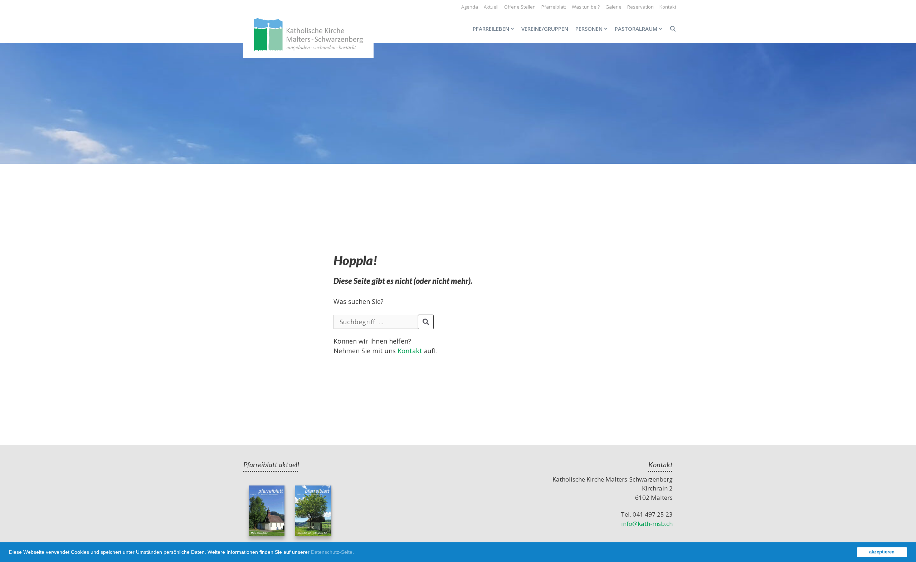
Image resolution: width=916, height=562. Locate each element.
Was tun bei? (586, 7)
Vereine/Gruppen (544, 28)
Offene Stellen (520, 7)
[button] (356, 553)
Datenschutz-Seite (331, 552)
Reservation (640, 7)
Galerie (613, 7)
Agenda (469, 7)
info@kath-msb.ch (647, 523)
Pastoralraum (636, 28)
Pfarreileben (491, 28)
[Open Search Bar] (673, 28)
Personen (589, 28)
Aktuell (491, 7)
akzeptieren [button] (882, 551)
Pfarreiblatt (553, 7)
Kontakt (667, 7)
